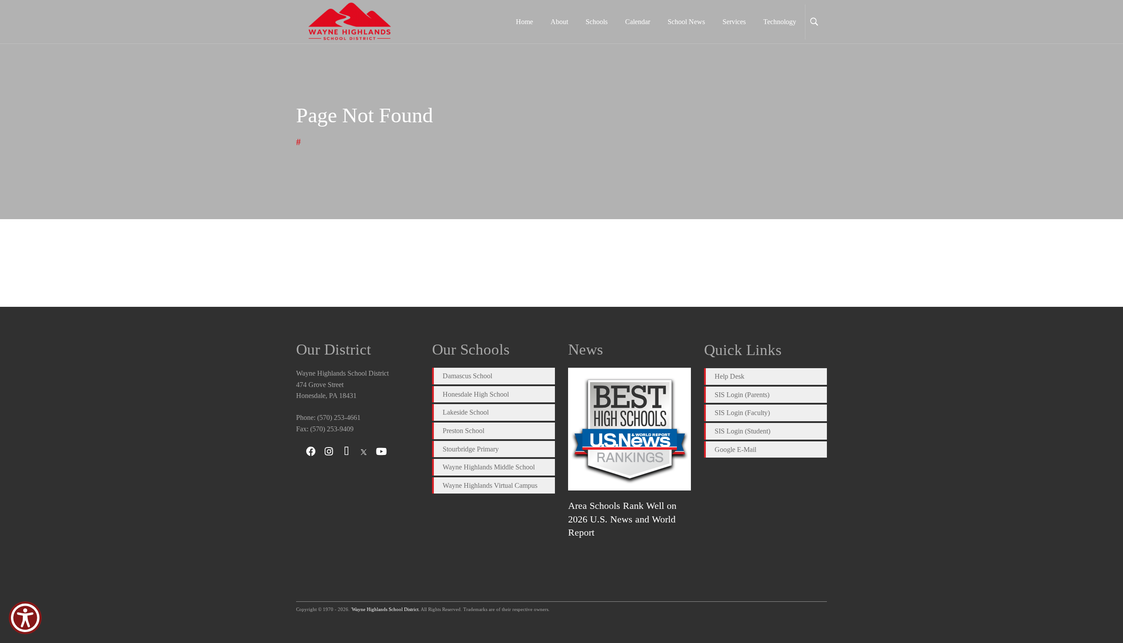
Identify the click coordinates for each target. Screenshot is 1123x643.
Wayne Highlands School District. (386, 609)
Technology (779, 21)
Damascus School (467, 376)
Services (734, 21)
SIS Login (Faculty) (742, 412)
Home (524, 21)
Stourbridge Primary (471, 449)
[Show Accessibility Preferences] (25, 617)
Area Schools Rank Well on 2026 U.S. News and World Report (622, 519)
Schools (597, 21)
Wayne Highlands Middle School (489, 467)
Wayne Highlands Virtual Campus (490, 485)
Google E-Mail (735, 449)
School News (686, 21)
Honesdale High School (476, 394)
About (559, 21)
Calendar (637, 21)
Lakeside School (466, 412)
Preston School (463, 430)
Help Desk (729, 376)
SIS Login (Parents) (742, 394)
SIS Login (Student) (742, 431)
